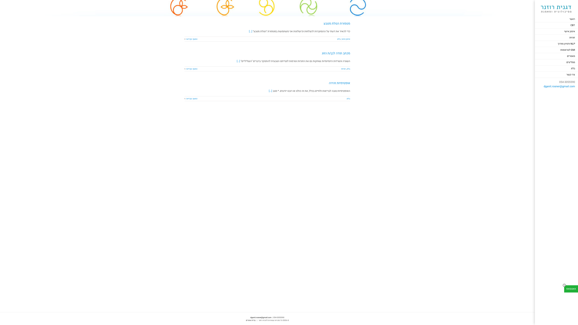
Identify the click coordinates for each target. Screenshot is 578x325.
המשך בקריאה (191, 39)
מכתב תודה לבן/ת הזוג (336, 53)
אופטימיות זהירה (339, 83)
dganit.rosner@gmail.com (559, 86)
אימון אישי (346, 39)
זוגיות (343, 68)
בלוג (339, 39)
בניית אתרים (250, 320)
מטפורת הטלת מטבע (337, 23)
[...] (250, 31)
